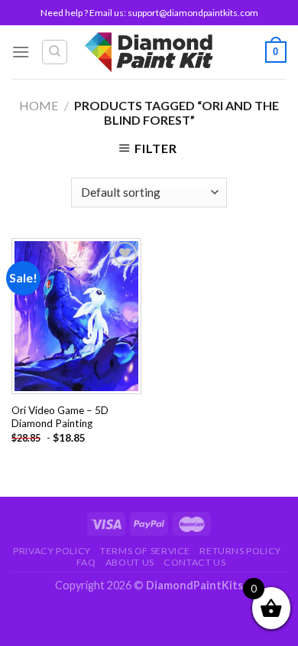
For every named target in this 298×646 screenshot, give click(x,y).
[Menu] (20, 51)
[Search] (54, 52)
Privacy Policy (52, 550)
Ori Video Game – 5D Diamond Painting (60, 417)
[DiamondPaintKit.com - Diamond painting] (149, 52)
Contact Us (194, 562)
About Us (129, 562)
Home (38, 105)
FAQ (86, 562)
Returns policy (240, 550)
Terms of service (145, 550)
